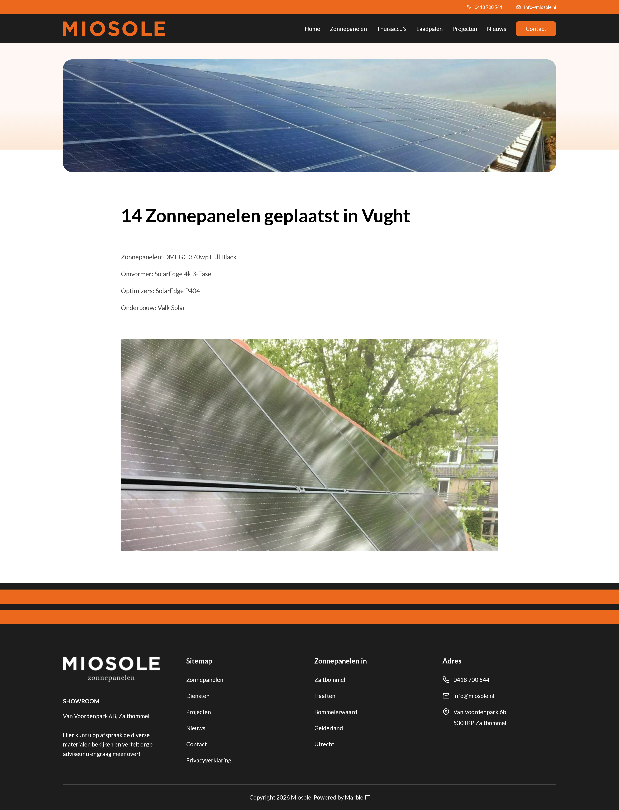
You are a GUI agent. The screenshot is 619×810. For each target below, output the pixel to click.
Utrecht (324, 744)
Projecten (464, 28)
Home (312, 28)
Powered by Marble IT (342, 797)
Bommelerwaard (335, 711)
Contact (536, 28)
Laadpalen (429, 28)
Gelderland (328, 728)
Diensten (198, 695)
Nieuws (496, 28)
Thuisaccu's (392, 28)
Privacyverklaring (208, 760)
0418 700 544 (488, 7)
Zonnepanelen (348, 28)
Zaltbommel (329, 679)
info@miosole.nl (540, 7)
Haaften (324, 695)
